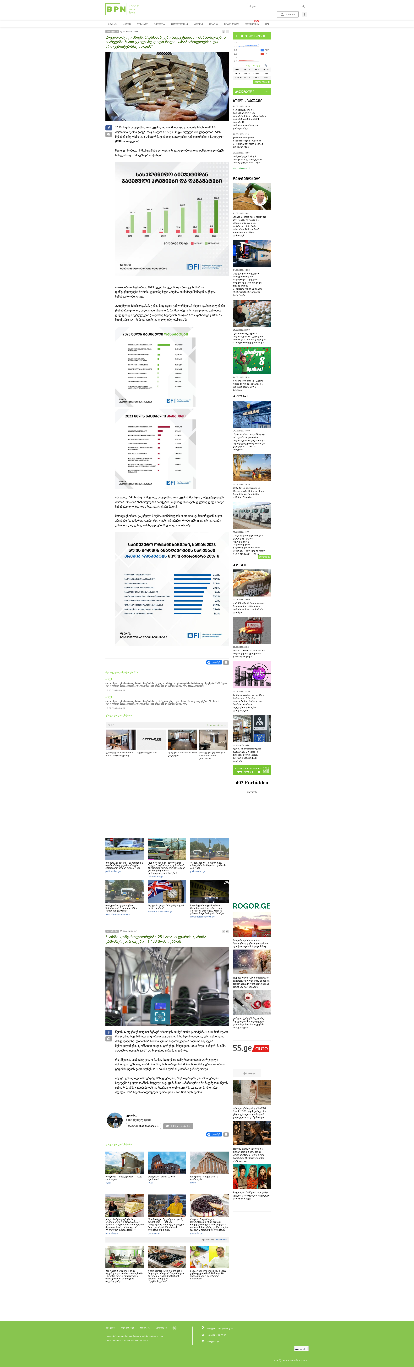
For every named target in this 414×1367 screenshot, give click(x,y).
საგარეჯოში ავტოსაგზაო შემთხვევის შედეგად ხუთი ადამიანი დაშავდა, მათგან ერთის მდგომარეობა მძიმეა (207, 909)
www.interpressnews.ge (117, 914)
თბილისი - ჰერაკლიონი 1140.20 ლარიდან (123, 1178)
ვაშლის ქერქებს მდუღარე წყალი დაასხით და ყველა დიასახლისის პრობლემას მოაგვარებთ (248, 1023)
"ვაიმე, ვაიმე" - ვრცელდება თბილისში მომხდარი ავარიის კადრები (208, 865)
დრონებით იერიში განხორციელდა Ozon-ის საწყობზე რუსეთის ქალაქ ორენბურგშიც (248, 142)
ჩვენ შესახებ (127, 1328)
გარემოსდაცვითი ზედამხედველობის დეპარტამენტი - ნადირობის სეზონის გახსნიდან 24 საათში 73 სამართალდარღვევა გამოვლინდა (249, 119)
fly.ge (108, 1182)
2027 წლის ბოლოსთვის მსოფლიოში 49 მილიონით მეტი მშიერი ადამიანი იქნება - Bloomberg (248, 492)
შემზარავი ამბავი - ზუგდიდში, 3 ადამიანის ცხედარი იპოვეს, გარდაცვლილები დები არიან (124, 865)
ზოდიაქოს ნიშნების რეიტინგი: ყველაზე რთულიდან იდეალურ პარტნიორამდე (251, 1195)
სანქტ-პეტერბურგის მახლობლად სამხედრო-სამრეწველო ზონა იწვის (247, 159)
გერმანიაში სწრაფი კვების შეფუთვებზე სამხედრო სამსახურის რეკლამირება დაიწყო (248, 607)
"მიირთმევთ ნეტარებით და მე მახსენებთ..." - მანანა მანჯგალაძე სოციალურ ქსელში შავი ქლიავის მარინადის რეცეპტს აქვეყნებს (166, 1224)
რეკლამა (145, 1328)
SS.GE (111, 725)
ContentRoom (220, 1240)
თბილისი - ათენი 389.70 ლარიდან (204, 1178)
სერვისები (161, 1328)
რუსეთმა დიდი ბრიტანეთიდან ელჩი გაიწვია (166, 906)
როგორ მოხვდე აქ (216, 725)
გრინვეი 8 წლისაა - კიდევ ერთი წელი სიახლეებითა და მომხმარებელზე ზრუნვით (248, 385)
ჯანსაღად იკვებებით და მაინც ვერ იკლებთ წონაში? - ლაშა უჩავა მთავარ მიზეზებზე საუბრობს (208, 1275)
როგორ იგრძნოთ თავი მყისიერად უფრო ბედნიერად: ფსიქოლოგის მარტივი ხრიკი (250, 943)
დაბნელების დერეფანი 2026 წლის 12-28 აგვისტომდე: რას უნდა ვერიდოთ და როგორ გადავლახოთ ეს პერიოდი (250, 1113)
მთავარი (110, 1328)
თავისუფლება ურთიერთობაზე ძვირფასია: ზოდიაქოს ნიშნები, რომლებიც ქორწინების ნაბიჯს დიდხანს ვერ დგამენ (251, 982)
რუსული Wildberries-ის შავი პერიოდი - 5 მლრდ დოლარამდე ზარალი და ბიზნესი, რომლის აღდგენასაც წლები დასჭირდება (248, 703)
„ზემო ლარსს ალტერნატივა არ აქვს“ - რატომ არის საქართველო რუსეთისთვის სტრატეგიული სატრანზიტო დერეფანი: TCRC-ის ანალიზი (249, 442)
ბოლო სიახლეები (247, 101)
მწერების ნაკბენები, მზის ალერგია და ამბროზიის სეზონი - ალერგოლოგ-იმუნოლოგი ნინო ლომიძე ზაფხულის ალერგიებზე (124, 1276)
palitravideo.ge (113, 871)
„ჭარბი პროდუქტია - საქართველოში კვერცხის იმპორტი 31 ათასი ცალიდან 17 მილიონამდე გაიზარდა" (249, 338)
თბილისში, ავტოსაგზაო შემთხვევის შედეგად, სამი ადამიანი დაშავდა (121, 908)
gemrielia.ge (111, 1233)
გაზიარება (216, 662)
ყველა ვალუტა (261, 82)
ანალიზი (240, 396)
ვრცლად (263, 557)
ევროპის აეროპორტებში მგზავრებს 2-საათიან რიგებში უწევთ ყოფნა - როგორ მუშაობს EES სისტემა (247, 755)
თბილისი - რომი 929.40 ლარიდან (161, 1178)
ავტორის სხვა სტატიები (142, 1126)
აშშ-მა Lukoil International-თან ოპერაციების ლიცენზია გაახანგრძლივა (249, 653)
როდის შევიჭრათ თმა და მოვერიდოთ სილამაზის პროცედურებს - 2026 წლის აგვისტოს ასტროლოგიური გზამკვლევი (248, 1155)
